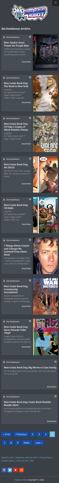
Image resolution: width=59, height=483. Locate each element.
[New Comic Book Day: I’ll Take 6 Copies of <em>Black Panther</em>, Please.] (45, 134)
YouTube (15, 470)
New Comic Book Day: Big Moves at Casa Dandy (30, 367)
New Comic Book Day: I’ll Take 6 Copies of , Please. (16, 126)
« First (6, 434)
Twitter (10, 470)
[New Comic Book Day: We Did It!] (45, 174)
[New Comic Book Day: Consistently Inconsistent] (45, 296)
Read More (26, 61)
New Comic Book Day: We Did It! (16, 166)
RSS (32, 460)
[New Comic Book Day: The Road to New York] (45, 93)
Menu (55, 3)
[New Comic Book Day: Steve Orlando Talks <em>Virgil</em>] (45, 337)
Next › (27, 442)
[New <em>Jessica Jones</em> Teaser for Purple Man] (45, 52)
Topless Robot (20, 479)
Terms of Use (22, 460)
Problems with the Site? (26, 457)
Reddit (21, 470)
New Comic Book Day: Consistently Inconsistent (16, 289)
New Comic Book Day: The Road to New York (16, 85)
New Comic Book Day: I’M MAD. (16, 206)
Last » (39, 442)
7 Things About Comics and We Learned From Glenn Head (16, 250)
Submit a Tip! (7, 457)
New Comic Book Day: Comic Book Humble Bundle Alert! (27, 403)
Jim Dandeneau (12, 37)
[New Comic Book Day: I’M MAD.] (45, 215)
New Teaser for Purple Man (16, 44)
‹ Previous (21, 434)
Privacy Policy (45, 457)
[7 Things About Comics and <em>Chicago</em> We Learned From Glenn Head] (45, 255)
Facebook (4, 470)
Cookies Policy (7, 460)
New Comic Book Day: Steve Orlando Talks (16, 329)
